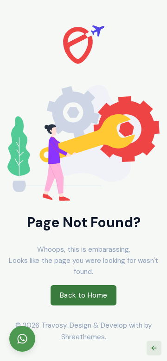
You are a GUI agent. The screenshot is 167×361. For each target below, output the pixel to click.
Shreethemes (83, 337)
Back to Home (84, 295)
